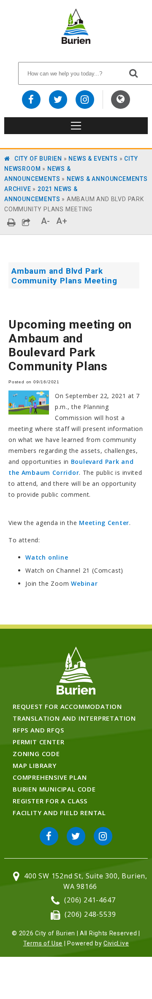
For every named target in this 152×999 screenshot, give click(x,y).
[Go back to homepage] (76, 42)
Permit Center (38, 742)
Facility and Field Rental (59, 812)
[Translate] (120, 99)
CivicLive (116, 943)
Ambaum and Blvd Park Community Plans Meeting (64, 275)
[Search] (134, 73)
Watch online (46, 557)
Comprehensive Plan (50, 777)
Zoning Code (36, 753)
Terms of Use (42, 943)
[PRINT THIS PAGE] (11, 222)
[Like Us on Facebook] (31, 99)
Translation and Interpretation (74, 718)
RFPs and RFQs (38, 730)
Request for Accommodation (67, 706)
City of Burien (38, 158)
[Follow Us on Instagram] (85, 99)
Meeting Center (104, 523)
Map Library (35, 765)
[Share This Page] (26, 222)
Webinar (84, 583)
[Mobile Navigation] (76, 125)
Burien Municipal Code (54, 789)
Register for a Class (50, 801)
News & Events (92, 158)
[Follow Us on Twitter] (58, 99)
